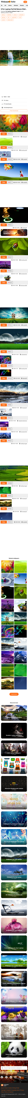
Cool (18, 1071)
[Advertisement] (14, 35)
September (3, 1073)
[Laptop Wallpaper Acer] (20, 631)
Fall (12, 1073)
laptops (3, 17)
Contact (10, 1087)
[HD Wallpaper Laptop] (20, 644)
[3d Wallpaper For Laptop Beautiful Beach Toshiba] (7, 657)
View (3, 134)
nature (15, 14)
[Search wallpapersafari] (2, 1068)
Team (6, 1087)
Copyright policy (15, 1090)
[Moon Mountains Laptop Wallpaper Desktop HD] (7, 644)
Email (18, 1087)
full (8, 17)
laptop (3, 14)
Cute (20, 1071)
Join (25, 2)
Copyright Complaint (6, 1090)
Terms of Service (9, 1092)
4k (1, 5)
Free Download (14, 110)
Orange (9, 1073)
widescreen (10, 20)
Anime (10, 5)
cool (20, 17)
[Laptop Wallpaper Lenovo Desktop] (20, 670)
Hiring (14, 1087)
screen (3, 20)
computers (14, 17)
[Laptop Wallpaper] (20, 566)
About (2, 1087)
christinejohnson (7, 107)
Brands (22, 5)
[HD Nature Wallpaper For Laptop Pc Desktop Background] (7, 670)
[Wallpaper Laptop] (7, 566)
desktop (9, 14)
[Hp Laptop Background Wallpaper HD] (20, 683)
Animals (16, 5)
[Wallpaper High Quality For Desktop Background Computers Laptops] (7, 683)
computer (21, 14)
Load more (14, 694)
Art (5, 5)
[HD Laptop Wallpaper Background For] (20, 657)
